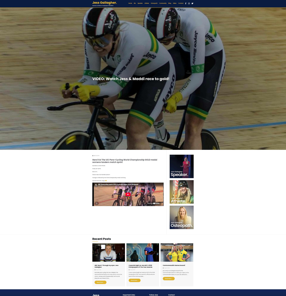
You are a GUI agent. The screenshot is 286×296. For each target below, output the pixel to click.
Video (174, 3)
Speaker (140, 3)
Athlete (147, 3)
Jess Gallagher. (104, 2)
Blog (169, 3)
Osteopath (154, 3)
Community (163, 3)
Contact (180, 3)
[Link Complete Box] (108, 264)
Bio (135, 3)
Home (130, 3)
